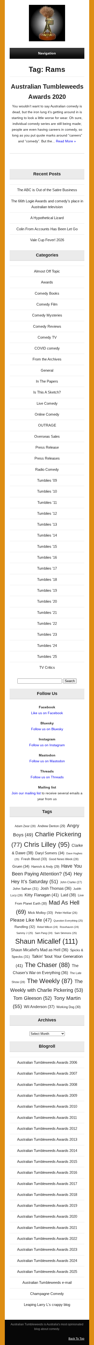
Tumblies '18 (47, 579)
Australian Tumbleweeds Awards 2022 (47, 1238)
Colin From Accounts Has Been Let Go (47, 229)
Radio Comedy (47, 469)
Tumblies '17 (47, 568)
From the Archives (47, 359)
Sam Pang (44, 933)
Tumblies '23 (47, 634)
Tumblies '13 (47, 524)
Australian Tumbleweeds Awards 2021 (47, 1227)
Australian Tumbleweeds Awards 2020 (47, 1216)
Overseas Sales (47, 436)
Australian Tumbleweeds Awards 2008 (47, 1084)
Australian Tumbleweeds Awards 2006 (47, 1062)
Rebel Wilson (47, 926)
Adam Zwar (25, 826)
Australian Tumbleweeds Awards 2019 (47, 1205)
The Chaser (47, 964)
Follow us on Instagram (47, 745)
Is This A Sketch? (47, 392)
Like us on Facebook (47, 713)
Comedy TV (47, 337)
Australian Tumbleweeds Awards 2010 (47, 1106)
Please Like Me (31, 920)
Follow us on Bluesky (47, 729)
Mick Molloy (40, 913)
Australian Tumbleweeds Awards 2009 (47, 1095)
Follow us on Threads (47, 777)
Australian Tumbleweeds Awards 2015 (47, 1161)
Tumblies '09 (47, 480)
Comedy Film (47, 304)
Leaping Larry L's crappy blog (47, 1304)
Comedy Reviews (47, 326)
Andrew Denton (51, 826)
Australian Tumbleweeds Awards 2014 (47, 1150)
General (47, 370)
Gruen (20, 866)
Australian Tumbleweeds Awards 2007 (47, 1073)
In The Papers (47, 381)
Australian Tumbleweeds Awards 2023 (47, 1249)
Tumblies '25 (47, 656)
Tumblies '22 (47, 623)
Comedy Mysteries (47, 315)
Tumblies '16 (47, 557)
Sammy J (24, 933)
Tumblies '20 (47, 601)
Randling (24, 927)
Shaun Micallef (46, 941)
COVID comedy (47, 348)
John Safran (26, 889)
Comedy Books (47, 293)
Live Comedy (47, 403)
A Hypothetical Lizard (47, 218)
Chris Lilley (47, 844)
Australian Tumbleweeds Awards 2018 (47, 1194)
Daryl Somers (49, 853)
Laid (68, 895)
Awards (47, 282)
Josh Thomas (55, 888)
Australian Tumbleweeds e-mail (47, 1282)
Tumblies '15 (47, 546)
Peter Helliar (66, 912)
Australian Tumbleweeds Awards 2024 (47, 1261)
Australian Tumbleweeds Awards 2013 (47, 1139)
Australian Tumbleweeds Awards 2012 (47, 1128)
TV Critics (47, 667)
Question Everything (68, 920)
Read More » (66, 141)
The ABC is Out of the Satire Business (47, 190)
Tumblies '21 (47, 612)
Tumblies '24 (47, 645)
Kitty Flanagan (42, 895)
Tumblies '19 (47, 590)
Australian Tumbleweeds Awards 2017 (47, 1184)
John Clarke (71, 882)
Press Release (47, 447)
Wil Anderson (39, 1007)
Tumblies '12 (47, 513)
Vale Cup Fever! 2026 (47, 240)
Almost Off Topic (47, 271)
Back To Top (76, 1338)
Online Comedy (47, 414)
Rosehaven (69, 926)
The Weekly (50, 981)
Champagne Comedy (47, 1294)
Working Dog (68, 1007)
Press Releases (47, 458)
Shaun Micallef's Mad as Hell (39, 950)
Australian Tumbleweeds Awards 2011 (47, 1117)
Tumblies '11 (47, 502)
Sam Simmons (65, 933)
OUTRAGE (47, 425)
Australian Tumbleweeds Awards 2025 (47, 1271)
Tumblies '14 (47, 535)
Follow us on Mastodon (47, 761)
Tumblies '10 (47, 491)
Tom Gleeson (32, 998)
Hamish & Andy (45, 866)
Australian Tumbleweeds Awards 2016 (47, 1172)
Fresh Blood (34, 859)
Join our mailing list (26, 793)
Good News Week (64, 859)
